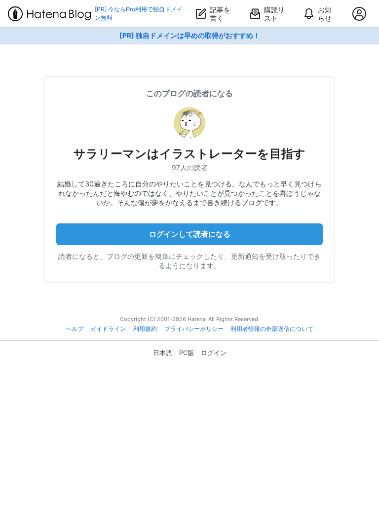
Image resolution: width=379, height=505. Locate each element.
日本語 (162, 353)
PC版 (186, 353)
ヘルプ (74, 328)
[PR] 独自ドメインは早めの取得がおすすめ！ (189, 35)
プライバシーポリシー (194, 328)
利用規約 (145, 328)
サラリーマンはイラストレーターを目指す (189, 153)
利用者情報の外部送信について (271, 328)
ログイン (214, 353)
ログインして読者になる (189, 234)
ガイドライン (108, 328)
